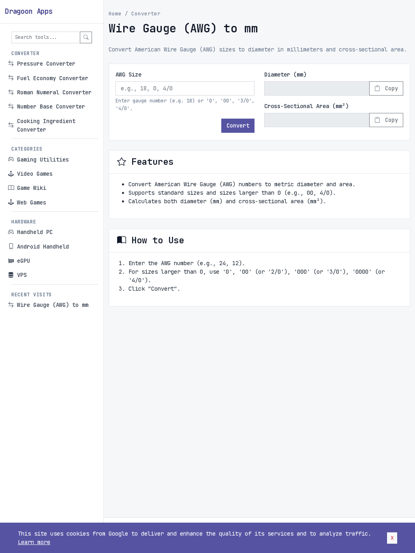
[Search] (86, 37)
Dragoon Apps (29, 11)
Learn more (34, 542)
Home (115, 13)
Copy (390, 88)
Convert (238, 125)
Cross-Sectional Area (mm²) (306, 106)
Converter (145, 13)
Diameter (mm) (285, 74)
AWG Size (128, 74)
